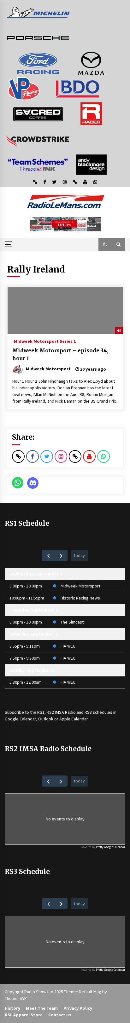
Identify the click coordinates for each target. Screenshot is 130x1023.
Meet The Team (42, 1008)
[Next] (61, 555)
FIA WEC (68, 646)
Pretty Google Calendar (110, 847)
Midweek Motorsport (80, 586)
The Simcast (72, 622)
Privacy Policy (77, 1008)
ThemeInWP (16, 998)
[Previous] (48, 555)
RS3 (88, 712)
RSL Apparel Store (24, 1015)
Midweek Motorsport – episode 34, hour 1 (60, 354)
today (79, 555)
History (12, 1008)
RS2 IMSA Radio (61, 712)
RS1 (40, 712)
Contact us (59, 1015)
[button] (105, 244)
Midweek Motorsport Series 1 (45, 340)
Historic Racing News (80, 598)
